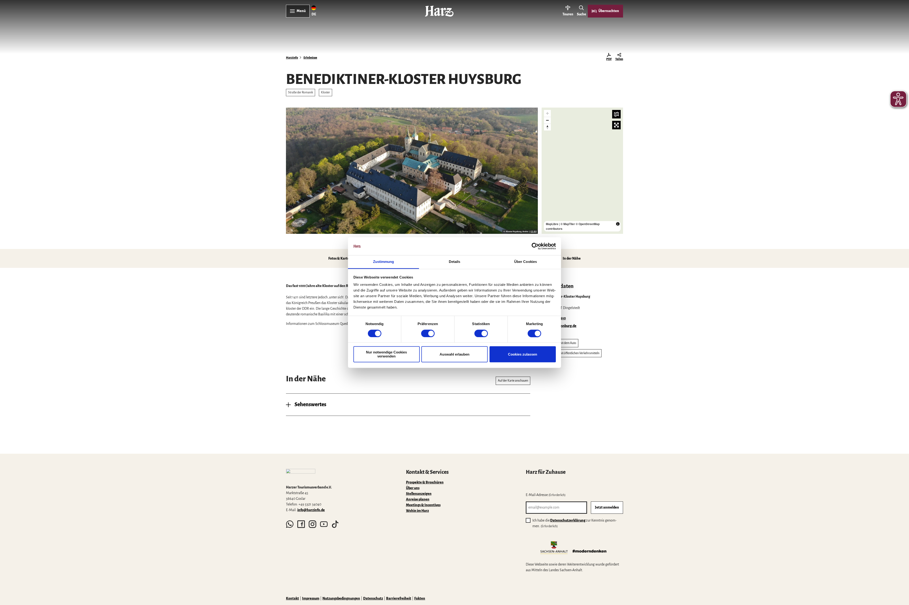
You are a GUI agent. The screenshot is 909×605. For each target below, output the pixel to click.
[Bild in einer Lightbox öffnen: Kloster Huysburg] (412, 171)
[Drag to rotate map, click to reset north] (547, 127)
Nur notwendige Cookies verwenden (386, 354)
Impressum (310, 598)
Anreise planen (417, 499)
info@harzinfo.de (311, 510)
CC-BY (533, 232)
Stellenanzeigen (419, 494)
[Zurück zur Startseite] (439, 11)
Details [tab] (454, 262)
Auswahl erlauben (454, 354)
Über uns (412, 488)
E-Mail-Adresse (546, 495)
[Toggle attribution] (618, 224)
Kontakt (292, 598)
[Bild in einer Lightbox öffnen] (300, 475)
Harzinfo (292, 57)
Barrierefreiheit (398, 598)
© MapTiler (568, 224)
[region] (582, 171)
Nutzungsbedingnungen (341, 598)
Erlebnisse (310, 57)
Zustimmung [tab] (383, 262)
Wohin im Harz (417, 511)
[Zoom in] (547, 113)
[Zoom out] (547, 120)
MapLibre (552, 224)
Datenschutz (373, 598)
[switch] (428, 333)
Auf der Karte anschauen (513, 380)
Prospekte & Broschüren (425, 482)
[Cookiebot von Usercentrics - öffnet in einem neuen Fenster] (535, 246)
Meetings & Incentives (423, 505)
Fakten (419, 598)
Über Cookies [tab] (525, 262)
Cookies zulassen (522, 354)
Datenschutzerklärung (567, 520)
